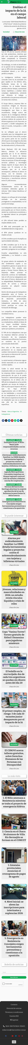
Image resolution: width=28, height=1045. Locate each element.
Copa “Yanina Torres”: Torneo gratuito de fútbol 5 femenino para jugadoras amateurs (14, 637)
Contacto (14, 1005)
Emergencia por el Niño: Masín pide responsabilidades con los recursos (14, 445)
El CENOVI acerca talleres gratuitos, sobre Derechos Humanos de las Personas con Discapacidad (14, 757)
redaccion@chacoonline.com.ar (14, 1030)
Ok (14, 1042)
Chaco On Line (20, 32)
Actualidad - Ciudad (14, 440)
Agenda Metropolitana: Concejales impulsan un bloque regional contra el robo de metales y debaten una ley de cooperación (14, 476)
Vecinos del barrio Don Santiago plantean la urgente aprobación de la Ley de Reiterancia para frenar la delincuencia (14, 491)
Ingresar (15, 1020)
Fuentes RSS (14, 1016)
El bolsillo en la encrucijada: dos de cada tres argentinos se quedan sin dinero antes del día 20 (14, 677)
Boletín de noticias (14, 964)
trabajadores (6, 414)
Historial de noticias (14, 1008)
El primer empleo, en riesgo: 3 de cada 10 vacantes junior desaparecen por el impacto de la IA (14, 717)
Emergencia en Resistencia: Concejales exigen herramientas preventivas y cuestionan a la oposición (14, 505)
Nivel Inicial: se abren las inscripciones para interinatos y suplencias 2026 (14, 907)
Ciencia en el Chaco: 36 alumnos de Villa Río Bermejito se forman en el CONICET (14, 836)
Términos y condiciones (14, 1012)
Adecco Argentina (13, 411)
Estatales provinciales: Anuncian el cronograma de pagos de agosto (14, 871)
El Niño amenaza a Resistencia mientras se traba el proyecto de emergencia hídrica (14, 802)
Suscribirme (14, 977)
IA (21, 411)
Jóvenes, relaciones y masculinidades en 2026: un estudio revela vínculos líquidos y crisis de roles (14, 596)
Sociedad (6, 32)
